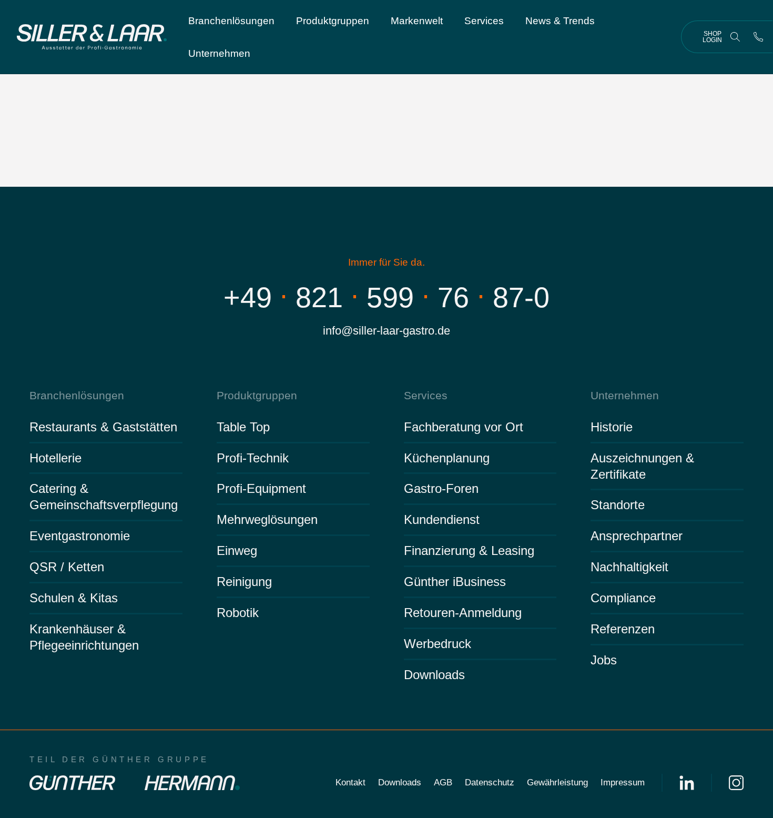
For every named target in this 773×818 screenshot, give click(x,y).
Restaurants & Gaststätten (103, 427)
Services (484, 20)
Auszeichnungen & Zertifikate (642, 466)
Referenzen (623, 629)
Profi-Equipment (261, 488)
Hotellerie (55, 458)
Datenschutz (489, 782)
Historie (612, 427)
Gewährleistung (557, 782)
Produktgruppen (332, 20)
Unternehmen (219, 53)
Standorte (618, 505)
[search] (735, 37)
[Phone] (758, 37)
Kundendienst (442, 519)
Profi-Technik (253, 458)
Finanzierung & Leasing (469, 550)
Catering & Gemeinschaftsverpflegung (103, 496)
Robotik (238, 612)
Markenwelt (417, 20)
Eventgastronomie (79, 536)
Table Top (243, 427)
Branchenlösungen (231, 20)
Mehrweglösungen (267, 519)
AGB (443, 782)
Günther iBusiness (455, 581)
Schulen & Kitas (73, 598)
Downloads (434, 675)
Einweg (237, 550)
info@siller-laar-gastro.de (386, 330)
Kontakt (350, 782)
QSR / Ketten (66, 567)
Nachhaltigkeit (629, 567)
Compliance (623, 598)
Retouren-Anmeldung (463, 612)
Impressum (623, 782)
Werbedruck (437, 644)
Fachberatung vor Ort (463, 427)
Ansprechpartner (637, 536)
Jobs (604, 660)
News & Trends (560, 20)
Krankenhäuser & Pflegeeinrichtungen (84, 637)
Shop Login (712, 37)
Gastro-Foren (441, 488)
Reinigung (244, 581)
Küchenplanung (447, 458)
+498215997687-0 (386, 297)
